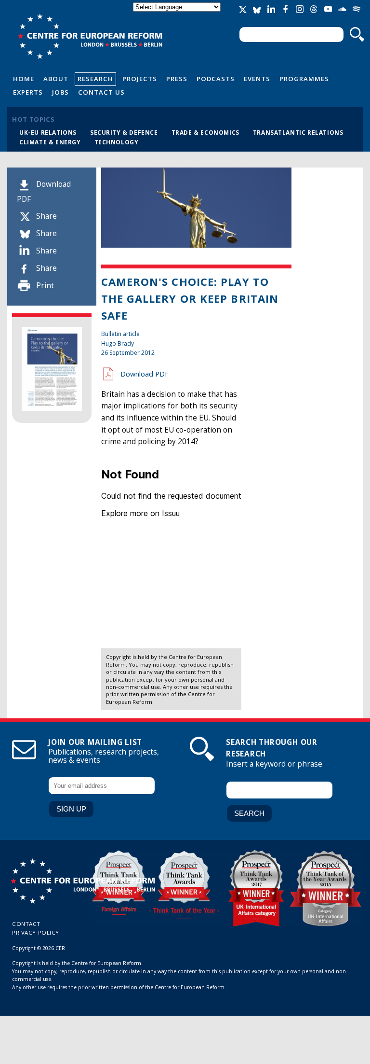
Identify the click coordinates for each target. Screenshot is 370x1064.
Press (176, 78)
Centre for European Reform (90, 36)
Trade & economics (205, 132)
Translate (178, 15)
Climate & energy (50, 142)
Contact (26, 923)
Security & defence (124, 132)
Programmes (304, 78)
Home (23, 78)
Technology (116, 142)
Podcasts (216, 78)
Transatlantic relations (298, 132)
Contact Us (101, 92)
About (55, 78)
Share (46, 216)
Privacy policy (35, 932)
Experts (28, 92)
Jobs (60, 92)
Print (45, 285)
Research (95, 78)
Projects (139, 78)
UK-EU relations (48, 132)
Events (257, 78)
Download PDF (144, 373)
